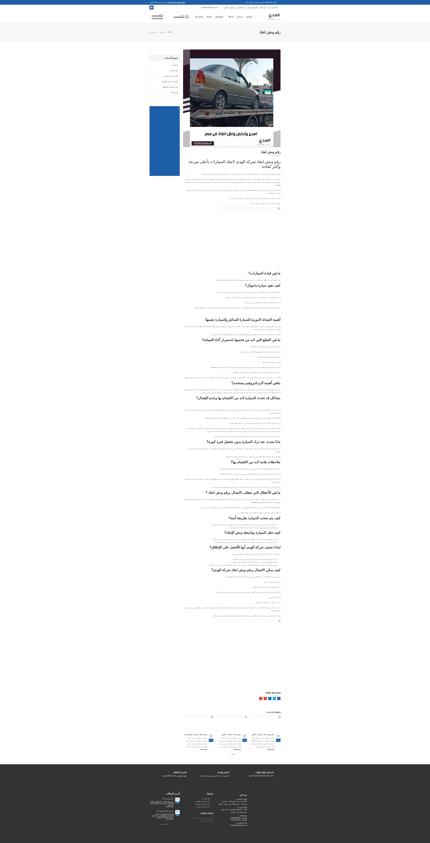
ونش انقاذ (174, 92)
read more (270, 749)
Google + (265, 698)
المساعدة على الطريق (202, 801)
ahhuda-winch (276, 155)
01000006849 (235, 818)
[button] (233, 754)
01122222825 (236, 820)
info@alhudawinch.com (238, 825)
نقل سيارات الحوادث (170, 76)
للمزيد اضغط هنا (216, 367)
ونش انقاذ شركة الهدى (198, 734)
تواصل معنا (199, 17)
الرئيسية (249, 17)
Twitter (274, 698)
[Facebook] (151, 7)
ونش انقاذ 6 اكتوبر (166, 798)
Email (260, 698)
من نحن (240, 17)
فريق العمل (219, 17)
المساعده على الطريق (170, 81)
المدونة (209, 17)
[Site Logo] (274, 16)
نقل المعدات (173, 70)
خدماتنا (231, 17)
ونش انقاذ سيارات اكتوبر (264, 734)
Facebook (279, 698)
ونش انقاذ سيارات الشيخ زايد (229, 734)
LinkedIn (269, 698)
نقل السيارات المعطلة (170, 87)
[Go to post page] (265, 723)
